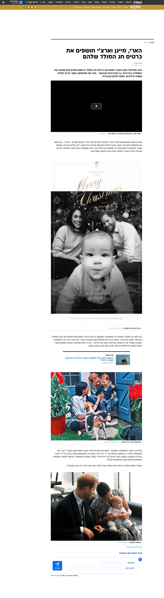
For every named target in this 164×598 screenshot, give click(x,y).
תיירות (68, 2)
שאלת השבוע (96, 7)
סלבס (97, 2)
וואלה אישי (106, 7)
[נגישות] (3, 2)
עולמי (113, 7)
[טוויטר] (28, 7)
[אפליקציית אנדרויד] (35, 7)
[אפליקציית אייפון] (31, 7)
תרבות (104, 2)
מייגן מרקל (138, 547)
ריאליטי (119, 7)
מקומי (125, 7)
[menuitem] (127, 2)
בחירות (112, 2)
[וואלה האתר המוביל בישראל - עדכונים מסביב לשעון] (137, 2)
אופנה (50, 2)
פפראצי (86, 7)
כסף (90, 2)
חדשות (128, 2)
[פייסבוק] (25, 7)
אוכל (84, 2)
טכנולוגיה (59, 2)
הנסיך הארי (130, 547)
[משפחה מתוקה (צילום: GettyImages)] (96, 508)
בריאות (76, 2)
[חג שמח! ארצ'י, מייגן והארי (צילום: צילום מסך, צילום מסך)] (96, 408)
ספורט (120, 2)
